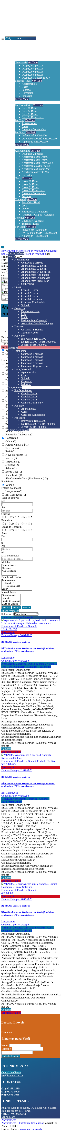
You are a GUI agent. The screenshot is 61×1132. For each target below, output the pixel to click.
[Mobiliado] (9, 568)
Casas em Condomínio (34, 129)
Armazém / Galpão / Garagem (38, 214)
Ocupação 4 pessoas (32, 68)
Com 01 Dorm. (30, 108)
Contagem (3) (12, 437)
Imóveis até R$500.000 (34, 135)
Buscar (6, 607)
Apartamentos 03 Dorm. (35, 159)
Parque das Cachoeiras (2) (19, 434)
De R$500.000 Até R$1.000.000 (39, 138)
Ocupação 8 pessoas (32, 74)
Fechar (26, 607)
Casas (25, 86)
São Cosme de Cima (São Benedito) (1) (26, 478)
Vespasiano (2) (13, 461)
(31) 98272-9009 (17, 17)
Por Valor (20, 226)
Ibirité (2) (10, 451)
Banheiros (6, 520)
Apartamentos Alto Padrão (36, 165)
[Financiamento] (11, 595)
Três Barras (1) (13, 448)
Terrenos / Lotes (30, 223)
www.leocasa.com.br (31, 1129)
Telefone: (6, 1048)
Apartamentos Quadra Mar (36, 169)
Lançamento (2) (13, 491)
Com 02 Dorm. (30, 111)
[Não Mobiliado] (9, 571)
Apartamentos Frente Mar (35, 172)
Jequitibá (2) (12, 464)
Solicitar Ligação (11, 1056)
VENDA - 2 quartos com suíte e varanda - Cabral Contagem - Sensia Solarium (27, 929)
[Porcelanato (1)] (17, 586)
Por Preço (20, 132)
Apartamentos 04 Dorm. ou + (37, 162)
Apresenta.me (8, 1119)
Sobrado (26, 89)
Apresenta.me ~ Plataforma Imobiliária (22, 1123)
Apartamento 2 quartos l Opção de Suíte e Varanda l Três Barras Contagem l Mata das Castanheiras (29, 665)
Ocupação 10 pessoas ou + (36, 77)
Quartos (5, 514)
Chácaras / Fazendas (33, 220)
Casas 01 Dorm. (30, 181)
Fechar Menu (22, 99)
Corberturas (28, 175)
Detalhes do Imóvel (11, 577)
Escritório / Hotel (31, 202)
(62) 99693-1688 (17, 23)
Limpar (16, 607)
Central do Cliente (11, 1072)
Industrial (27, 95)
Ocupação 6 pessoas (32, 71)
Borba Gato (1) (13, 471)
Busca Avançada (10, 610)
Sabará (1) (10, 468)
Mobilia (5, 562)
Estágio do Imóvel (11, 487)
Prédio (25, 208)
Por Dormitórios (23, 105)
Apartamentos (29, 83)
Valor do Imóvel (10, 497)
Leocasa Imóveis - (11, 34)
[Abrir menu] (2, 247)
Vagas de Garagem (11, 526)
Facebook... (7, 1032)
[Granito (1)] (17, 583)
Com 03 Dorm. (30, 114)
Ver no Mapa (8, 1116)
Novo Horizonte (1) (16, 454)
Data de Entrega (10, 555)
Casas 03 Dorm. (30, 187)
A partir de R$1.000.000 (35, 141)
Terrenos (19, 217)
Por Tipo (19, 120)
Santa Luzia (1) (13, 475)
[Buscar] (2, 39)
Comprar (6, 748)
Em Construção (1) (15, 494)
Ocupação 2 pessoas (32, 65)
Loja (24, 205)
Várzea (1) (11, 458)
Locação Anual (23, 80)
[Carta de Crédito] (11, 604)
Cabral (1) (10, 441)
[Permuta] (11, 598)
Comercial (27, 92)
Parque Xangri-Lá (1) (16, 444)
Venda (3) (11, 484)
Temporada (21, 62)
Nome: (5, 1045)
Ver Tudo (33, 62)
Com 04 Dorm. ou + (33, 117)
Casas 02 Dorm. (30, 184)
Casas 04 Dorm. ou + (33, 190)
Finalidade (7, 481)
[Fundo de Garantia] (11, 601)
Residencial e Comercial (35, 211)
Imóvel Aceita (8, 592)
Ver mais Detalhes (11, 751)
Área (4, 533)
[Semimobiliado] (9, 565)
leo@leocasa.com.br (19, 29)
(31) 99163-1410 (17, 11)
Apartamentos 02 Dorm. (35, 156)
